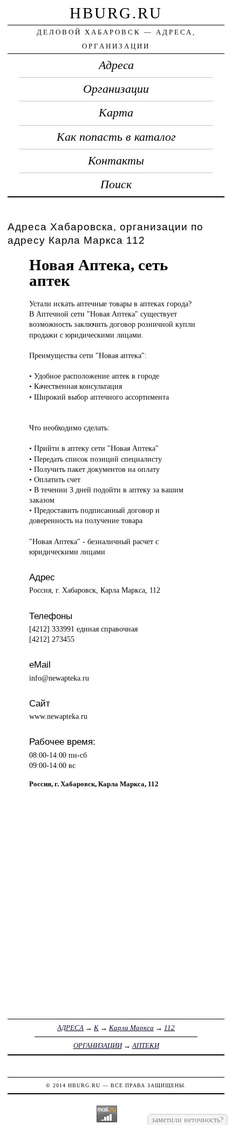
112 (169, 1028)
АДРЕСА (70, 1028)
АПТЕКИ (145, 1045)
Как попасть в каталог (116, 137)
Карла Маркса (131, 1028)
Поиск (116, 184)
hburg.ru (116, 13)
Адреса (116, 65)
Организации (116, 89)
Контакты (116, 160)
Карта (116, 112)
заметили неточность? (187, 1119)
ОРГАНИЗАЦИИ (97, 1045)
